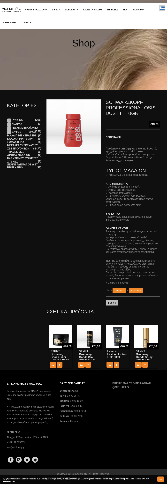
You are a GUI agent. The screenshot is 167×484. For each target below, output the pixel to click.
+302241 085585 (16, 442)
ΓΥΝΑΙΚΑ (17, 120)
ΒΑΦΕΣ (16, 131)
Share (112, 302)
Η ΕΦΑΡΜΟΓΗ (139, 10)
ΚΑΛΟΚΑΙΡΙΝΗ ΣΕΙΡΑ (20, 138)
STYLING (136, 290)
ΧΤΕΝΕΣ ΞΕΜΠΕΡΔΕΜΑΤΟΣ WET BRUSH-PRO (22, 164)
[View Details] (53, 365)
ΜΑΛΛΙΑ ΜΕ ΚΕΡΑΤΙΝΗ (21, 135)
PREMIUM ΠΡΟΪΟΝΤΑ (24, 128)
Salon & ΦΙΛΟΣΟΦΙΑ (36, 10)
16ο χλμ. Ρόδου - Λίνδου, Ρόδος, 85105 (27, 437)
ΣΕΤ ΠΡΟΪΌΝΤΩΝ (18, 148)
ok (160, 479)
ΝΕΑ (125, 10)
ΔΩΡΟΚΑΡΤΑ (71, 10)
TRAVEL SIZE (15, 151)
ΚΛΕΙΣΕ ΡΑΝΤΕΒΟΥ (92, 10)
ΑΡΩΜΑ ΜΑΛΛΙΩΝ (18, 155)
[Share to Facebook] (59, 365)
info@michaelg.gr (16, 447)
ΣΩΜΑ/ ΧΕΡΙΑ (15, 142)
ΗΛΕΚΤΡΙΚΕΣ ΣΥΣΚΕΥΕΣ (22, 158)
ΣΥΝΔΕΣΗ (26, 22)
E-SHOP (56, 10)
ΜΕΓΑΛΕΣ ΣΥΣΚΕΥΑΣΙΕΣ (22, 145)
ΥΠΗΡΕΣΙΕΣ (112, 10)
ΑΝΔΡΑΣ (119, 290)
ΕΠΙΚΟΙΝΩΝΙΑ (9, 22)
